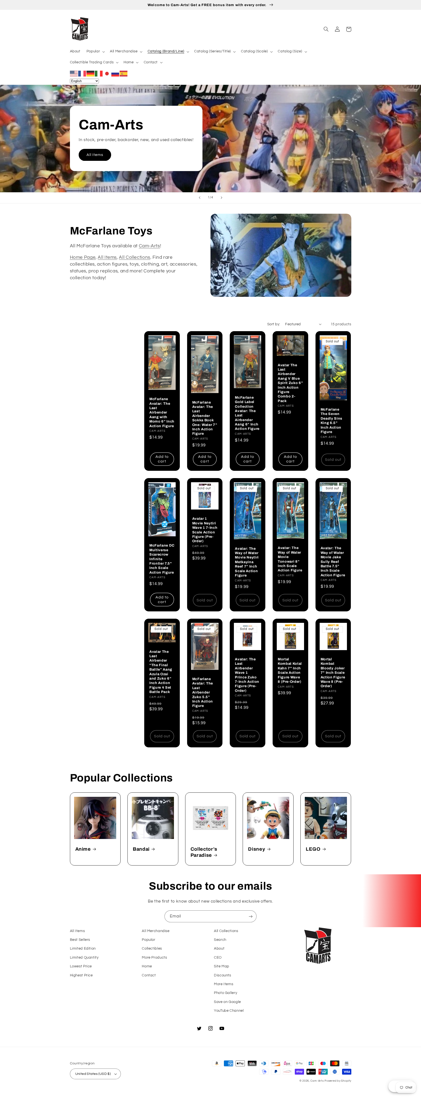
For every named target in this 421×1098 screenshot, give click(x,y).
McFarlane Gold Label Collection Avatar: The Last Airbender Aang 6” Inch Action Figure (247, 413)
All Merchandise (155, 931)
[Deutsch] (90, 73)
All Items (94, 155)
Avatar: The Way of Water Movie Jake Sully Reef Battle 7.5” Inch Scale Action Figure (333, 561)
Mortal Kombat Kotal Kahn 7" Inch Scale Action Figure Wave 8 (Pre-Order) (290, 670)
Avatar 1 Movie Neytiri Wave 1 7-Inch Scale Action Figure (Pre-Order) (205, 530)
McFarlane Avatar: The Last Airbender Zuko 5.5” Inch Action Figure (202, 692)
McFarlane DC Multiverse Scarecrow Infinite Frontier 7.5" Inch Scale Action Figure (161, 558)
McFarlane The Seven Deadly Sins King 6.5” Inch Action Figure (331, 420)
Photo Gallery (225, 993)
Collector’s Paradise (204, 852)
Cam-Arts (149, 246)
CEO (218, 957)
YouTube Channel (229, 1010)
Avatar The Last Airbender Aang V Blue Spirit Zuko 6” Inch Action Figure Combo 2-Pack (290, 383)
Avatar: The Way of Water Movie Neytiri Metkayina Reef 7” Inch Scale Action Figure (247, 562)
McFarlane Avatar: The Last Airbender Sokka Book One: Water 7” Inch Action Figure (204, 418)
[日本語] (107, 73)
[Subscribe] (250, 916)
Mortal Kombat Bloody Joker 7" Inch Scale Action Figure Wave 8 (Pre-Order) (333, 672)
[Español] (124, 73)
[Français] (82, 73)
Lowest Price (81, 966)
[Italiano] (99, 73)
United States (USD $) (93, 1074)
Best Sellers (80, 940)
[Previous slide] (199, 198)
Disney (256, 849)
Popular (148, 940)
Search (220, 940)
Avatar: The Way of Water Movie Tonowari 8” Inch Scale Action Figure (290, 559)
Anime (83, 849)
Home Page (83, 257)
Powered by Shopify (338, 1080)
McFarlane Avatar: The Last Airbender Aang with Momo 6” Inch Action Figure (161, 412)
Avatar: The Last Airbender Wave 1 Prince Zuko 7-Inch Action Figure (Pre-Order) (247, 675)
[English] (74, 73)
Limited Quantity (84, 957)
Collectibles (152, 948)
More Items (223, 984)
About (219, 948)
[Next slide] (221, 198)
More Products (154, 957)
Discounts (222, 975)
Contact (149, 975)
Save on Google (227, 1002)
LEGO (313, 849)
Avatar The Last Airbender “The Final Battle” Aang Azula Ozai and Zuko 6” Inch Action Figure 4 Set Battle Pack (160, 672)
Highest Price (81, 975)
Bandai (141, 849)
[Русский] (115, 73)
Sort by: (273, 324)
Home (147, 966)
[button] (95, 51)
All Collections (134, 257)
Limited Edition (83, 948)
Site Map (221, 966)
